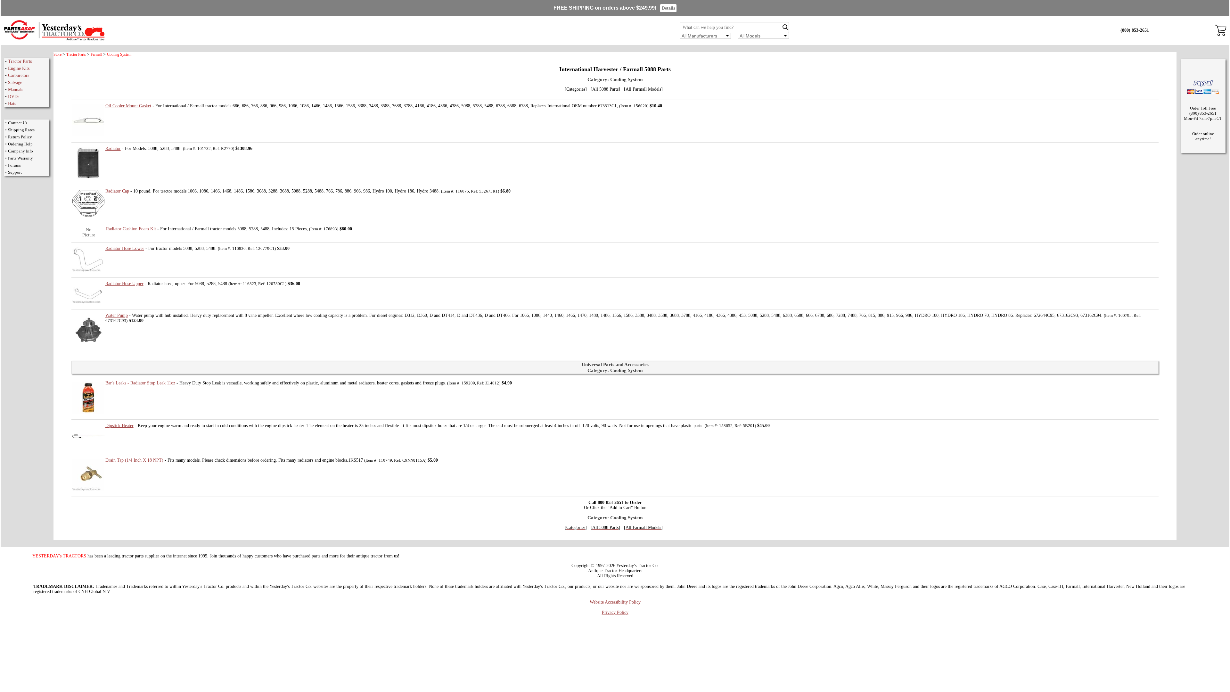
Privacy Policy (615, 612)
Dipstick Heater (119, 425)
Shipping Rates (21, 130)
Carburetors (18, 75)
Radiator (113, 148)
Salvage (15, 82)
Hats (12, 103)
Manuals (15, 89)
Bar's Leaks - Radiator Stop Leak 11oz (140, 383)
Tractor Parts (20, 61)
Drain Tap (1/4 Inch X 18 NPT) (134, 460)
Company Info (20, 151)
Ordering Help (20, 144)
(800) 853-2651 (1134, 30)
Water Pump (116, 315)
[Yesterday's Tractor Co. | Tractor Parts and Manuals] (54, 39)
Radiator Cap (117, 191)
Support (15, 172)
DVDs (13, 96)
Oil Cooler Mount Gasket (128, 105)
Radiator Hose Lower (124, 248)
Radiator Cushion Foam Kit (131, 229)
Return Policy (20, 137)
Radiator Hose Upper (124, 283)
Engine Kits (18, 68)
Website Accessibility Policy (615, 602)
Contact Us (17, 122)
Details (668, 8)
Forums (14, 165)
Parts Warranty (20, 158)
